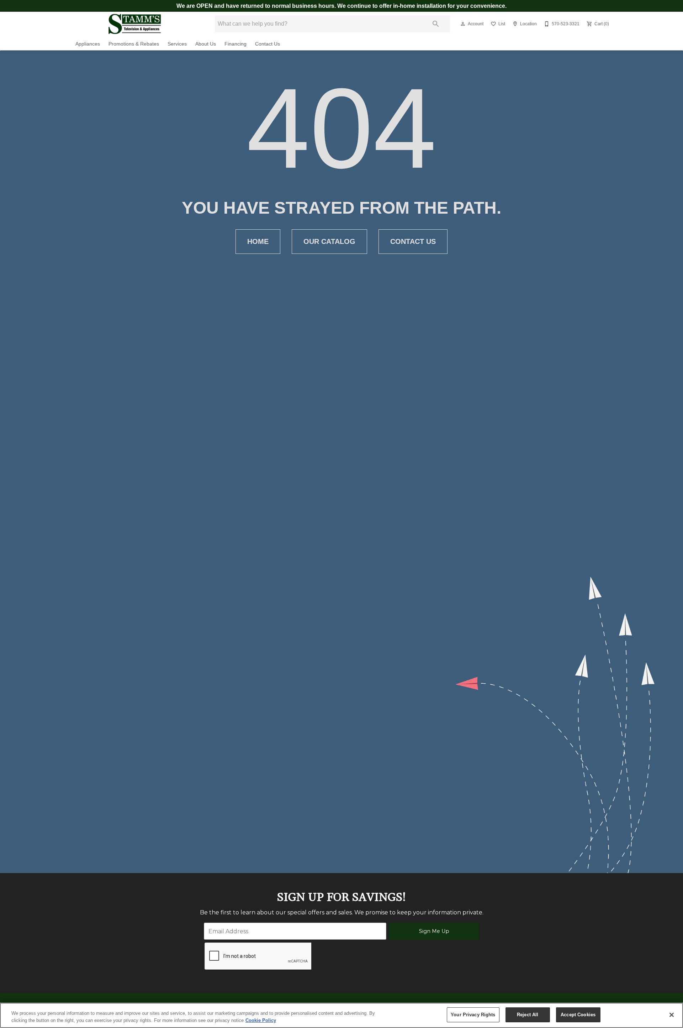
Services (177, 44)
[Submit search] (435, 23)
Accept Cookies (578, 1014)
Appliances (87, 44)
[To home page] (134, 24)
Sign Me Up (434, 931)
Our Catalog (329, 241)
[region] (341, 1015)
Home (258, 241)
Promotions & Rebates (133, 44)
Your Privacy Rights (473, 1014)
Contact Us (267, 44)
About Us (205, 44)
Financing (235, 44)
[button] (463, 24)
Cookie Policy (260, 1020)
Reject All (527, 1014)
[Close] (671, 1015)
